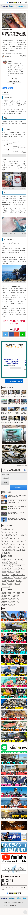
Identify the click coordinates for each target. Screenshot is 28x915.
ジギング (5, 544)
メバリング (22, 535)
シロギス (18, 577)
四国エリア (14, 602)
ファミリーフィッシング (9, 532)
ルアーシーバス (14, 538)
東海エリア (5, 599)
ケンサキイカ (6, 565)
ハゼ (24, 577)
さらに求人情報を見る (14, 381)
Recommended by (20, 465)
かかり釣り (5, 550)
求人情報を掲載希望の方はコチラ (14, 347)
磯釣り (10, 88)
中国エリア (5, 602)
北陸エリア (15, 596)
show (6, 92)
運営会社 (5, 902)
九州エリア (5, 605)
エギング (14, 535)
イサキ (20, 559)
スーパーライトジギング (17, 541)
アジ (3, 559)
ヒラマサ (5, 562)
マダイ (9, 559)
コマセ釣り (22, 544)
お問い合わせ (20, 902)
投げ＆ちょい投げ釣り (18, 550)
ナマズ (4, 568)
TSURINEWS (12, 905)
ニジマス (16, 568)
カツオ (10, 583)
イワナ (4, 571)
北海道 (4, 593)
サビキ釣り (5, 553)
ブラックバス (6, 586)
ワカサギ (11, 580)
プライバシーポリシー (12, 902)
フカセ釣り (13, 544)
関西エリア (14, 599)
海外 (12, 605)
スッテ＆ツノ (15, 547)
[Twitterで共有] (5, 334)
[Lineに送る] (22, 334)
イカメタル (5, 547)
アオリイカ (5, 574)
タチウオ (11, 571)
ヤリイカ (19, 580)
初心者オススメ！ (7, 529)
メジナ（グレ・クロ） (18, 574)
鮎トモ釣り (5, 535)
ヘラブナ (17, 583)
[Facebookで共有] (11, 334)
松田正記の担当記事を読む (14, 82)
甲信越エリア (6, 596)
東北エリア (11, 593)
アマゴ (23, 568)
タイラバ (5, 541)
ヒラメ (18, 571)
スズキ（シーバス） (18, 565)
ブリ (14, 559)
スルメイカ (13, 562)
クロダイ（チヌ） (7, 577)
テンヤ (24, 547)
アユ (9, 568)
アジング (5, 538)
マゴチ (4, 580)
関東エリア (20, 593)
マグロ (4, 583)
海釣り (4, 88)
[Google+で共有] (16, 334)
